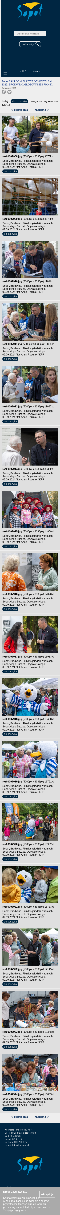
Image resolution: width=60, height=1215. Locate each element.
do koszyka (19, 101)
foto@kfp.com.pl (20, 1145)
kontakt (36, 71)
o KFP (23, 71)
